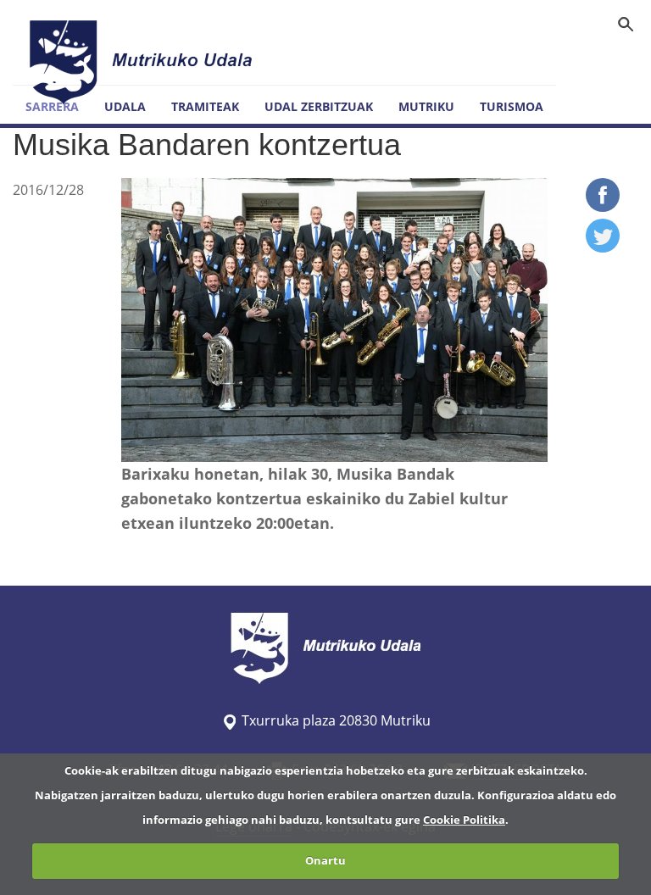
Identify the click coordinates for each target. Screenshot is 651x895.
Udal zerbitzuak (318, 106)
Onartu (325, 860)
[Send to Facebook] (603, 206)
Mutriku (426, 106)
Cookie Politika (464, 819)
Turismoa (511, 106)
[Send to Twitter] (603, 247)
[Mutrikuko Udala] (143, 62)
